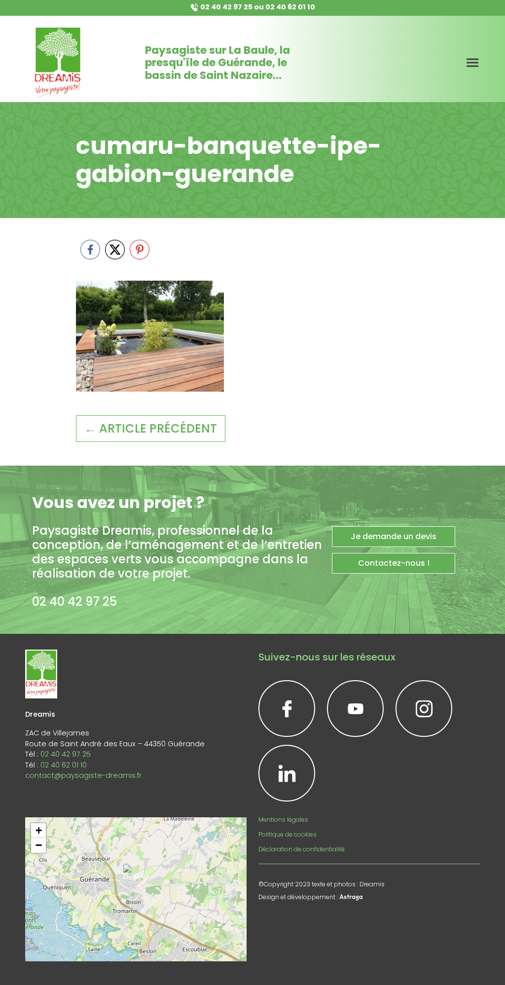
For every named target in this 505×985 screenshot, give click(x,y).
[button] (135, 877)
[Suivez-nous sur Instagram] (424, 708)
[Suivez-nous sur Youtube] (355, 708)
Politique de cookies (287, 834)
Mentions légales (283, 819)
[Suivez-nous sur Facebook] (286, 708)
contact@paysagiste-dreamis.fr (83, 775)
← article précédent (150, 428)
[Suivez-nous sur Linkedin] (286, 773)
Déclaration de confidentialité (301, 849)
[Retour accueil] (57, 63)
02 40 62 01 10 (290, 7)
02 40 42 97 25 (226, 7)
